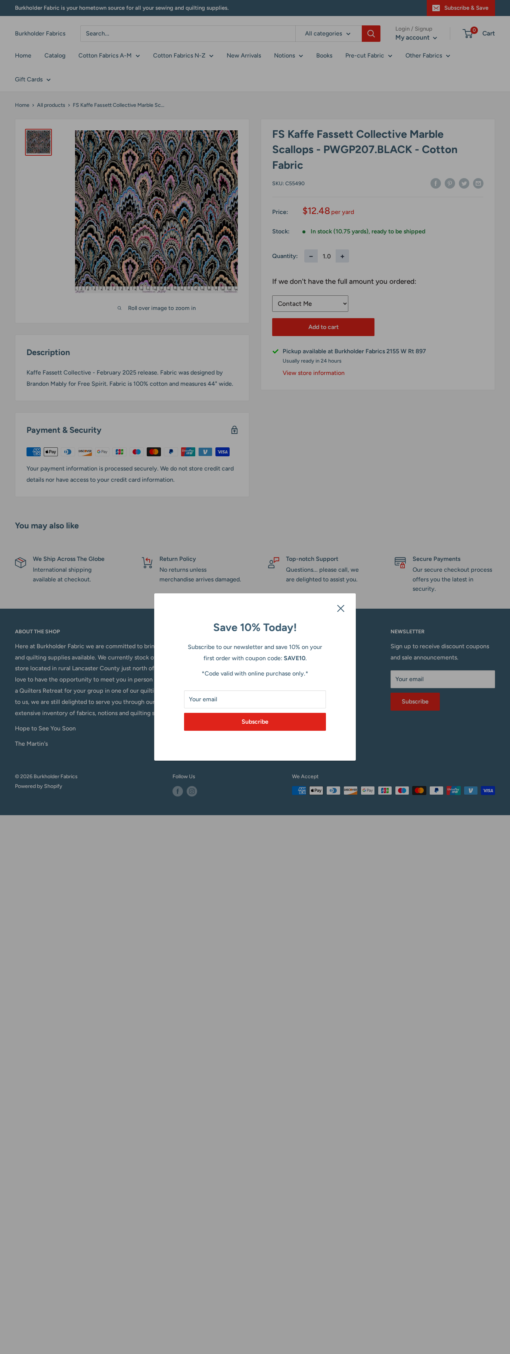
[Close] (341, 608)
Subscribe (255, 721)
